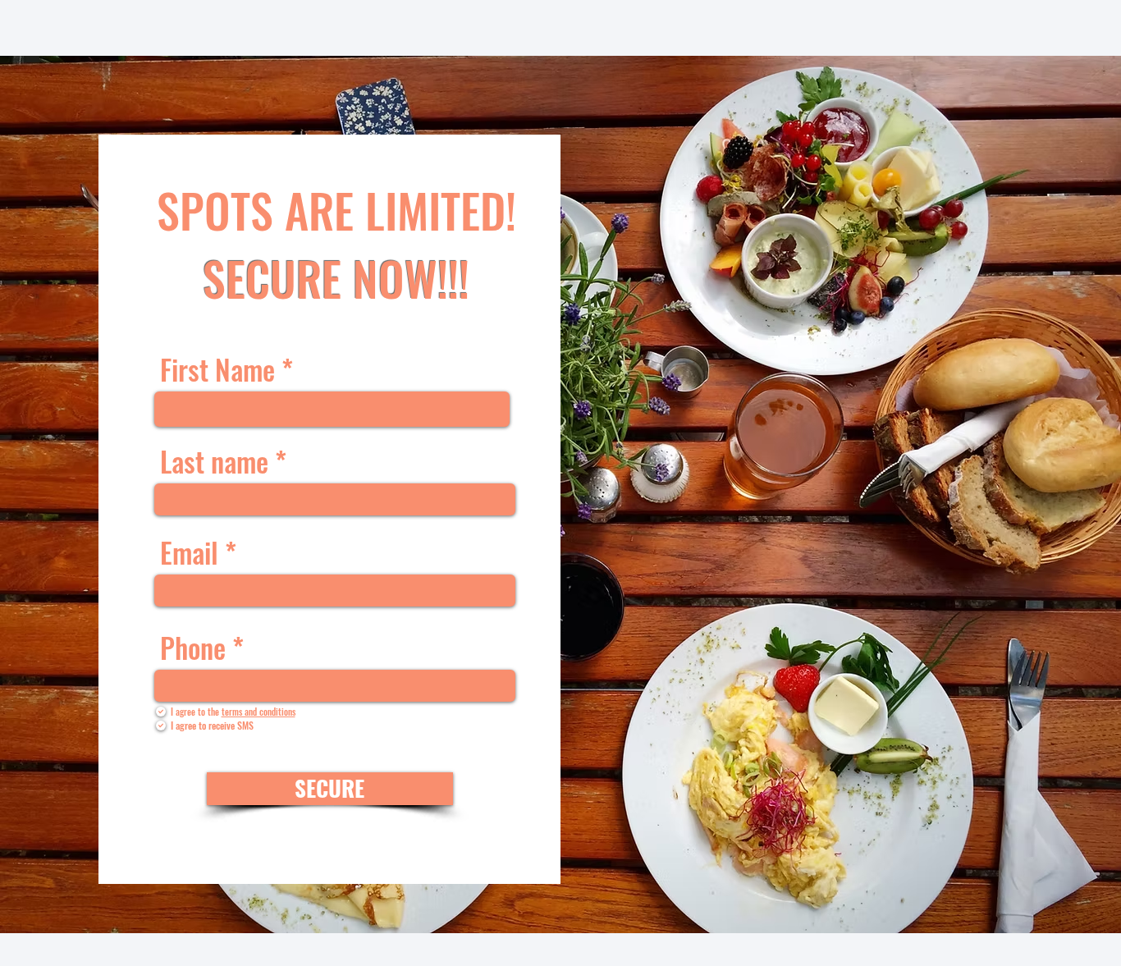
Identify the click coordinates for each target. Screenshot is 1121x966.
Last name (214, 461)
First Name (217, 369)
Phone (193, 648)
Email (189, 552)
